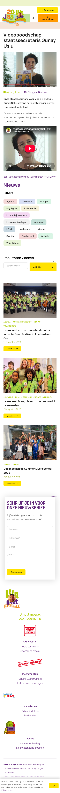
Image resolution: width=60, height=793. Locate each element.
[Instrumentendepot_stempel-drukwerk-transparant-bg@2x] (30, 663)
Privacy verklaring (29, 768)
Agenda (10, 201)
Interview (39, 222)
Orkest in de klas (30, 711)
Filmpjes (44, 201)
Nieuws (41, 229)
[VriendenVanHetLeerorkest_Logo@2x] (30, 630)
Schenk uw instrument (30, 678)
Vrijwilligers (12, 242)
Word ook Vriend (30, 646)
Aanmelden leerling (30, 743)
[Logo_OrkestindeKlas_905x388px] (9, 695)
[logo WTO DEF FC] (9, 727)
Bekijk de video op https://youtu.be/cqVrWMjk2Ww (29, 176)
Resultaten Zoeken (18, 257)
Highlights (11, 208)
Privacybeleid (7, 790)
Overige (10, 236)
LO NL (9, 229)
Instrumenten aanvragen (30, 683)
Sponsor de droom (30, 651)
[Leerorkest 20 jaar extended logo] (14, 18)
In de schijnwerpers (16, 215)
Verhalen (45, 236)
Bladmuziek (30, 715)
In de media (30, 208)
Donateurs (27, 201)
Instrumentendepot (16, 222)
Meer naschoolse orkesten (30, 747)
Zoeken (37, 266)
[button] (56, 3)
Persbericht (28, 236)
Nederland (25, 229)
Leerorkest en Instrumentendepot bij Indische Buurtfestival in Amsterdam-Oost (27, 334)
